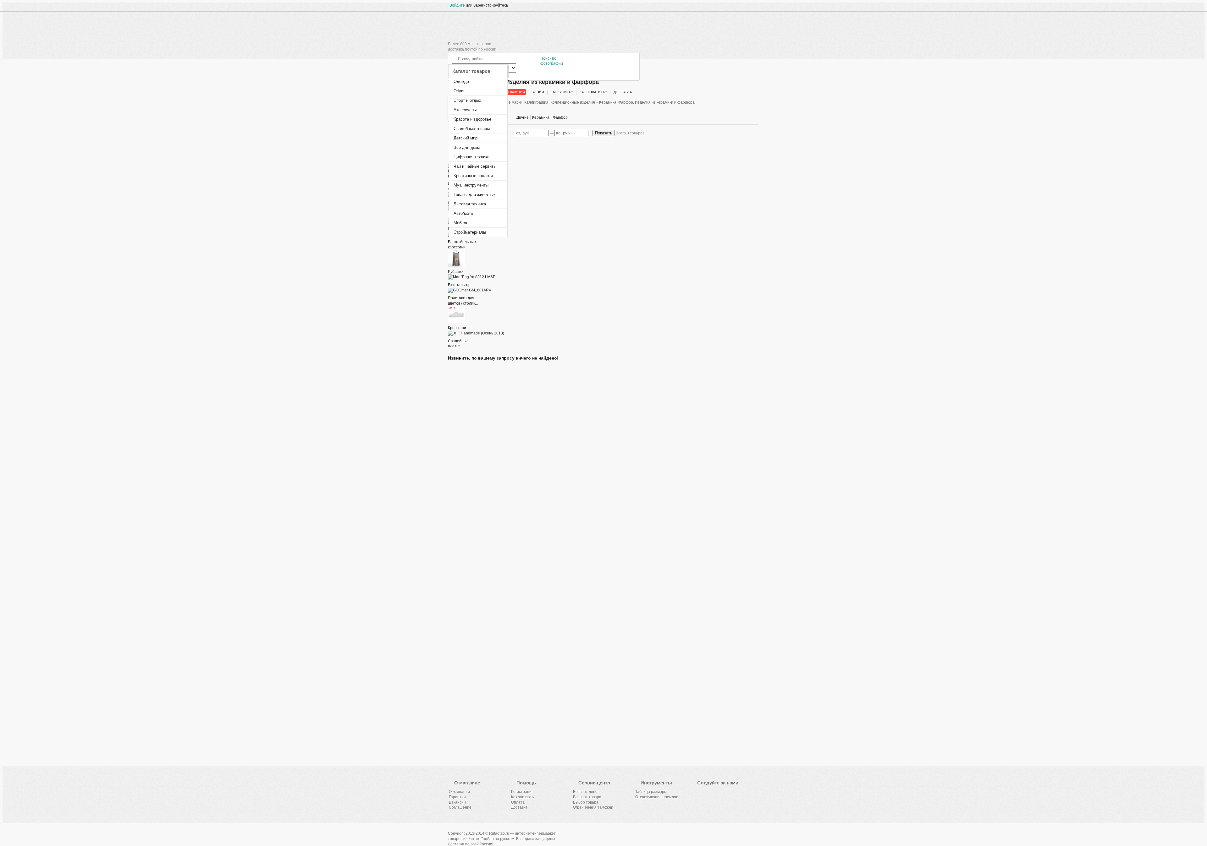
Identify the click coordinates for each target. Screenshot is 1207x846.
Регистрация (522, 791)
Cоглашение (460, 807)
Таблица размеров (651, 791)
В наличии (515, 92)
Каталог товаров (471, 71)
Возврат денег (586, 791)
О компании (459, 791)
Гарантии (457, 797)
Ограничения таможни (593, 807)
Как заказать (522, 797)
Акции (538, 92)
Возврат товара (587, 797)
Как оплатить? (593, 92)
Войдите (457, 5)
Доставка (623, 92)
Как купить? (562, 92)
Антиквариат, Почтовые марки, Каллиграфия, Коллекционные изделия (531, 102)
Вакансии (457, 802)
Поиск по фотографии (551, 61)
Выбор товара (585, 802)
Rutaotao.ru (471, 29)
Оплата (518, 802)
